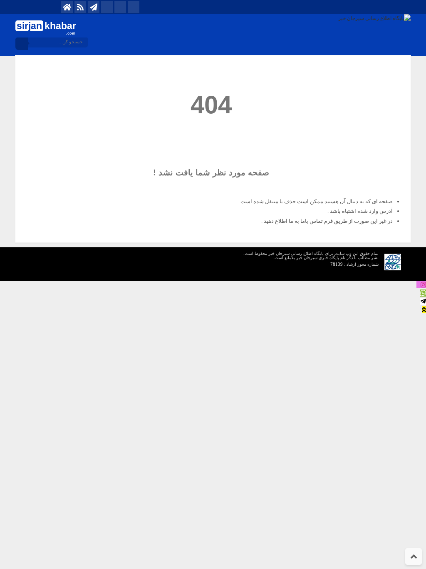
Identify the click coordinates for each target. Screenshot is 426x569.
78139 (336, 264)
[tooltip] (421, 284)
